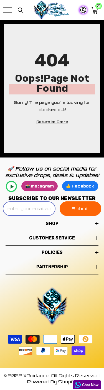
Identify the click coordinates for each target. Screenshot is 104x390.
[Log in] (81, 10)
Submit (80, 208)
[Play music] (11, 186)
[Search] (20, 10)
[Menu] (7, 10)
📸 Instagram (39, 186)
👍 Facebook (80, 186)
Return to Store (52, 122)
